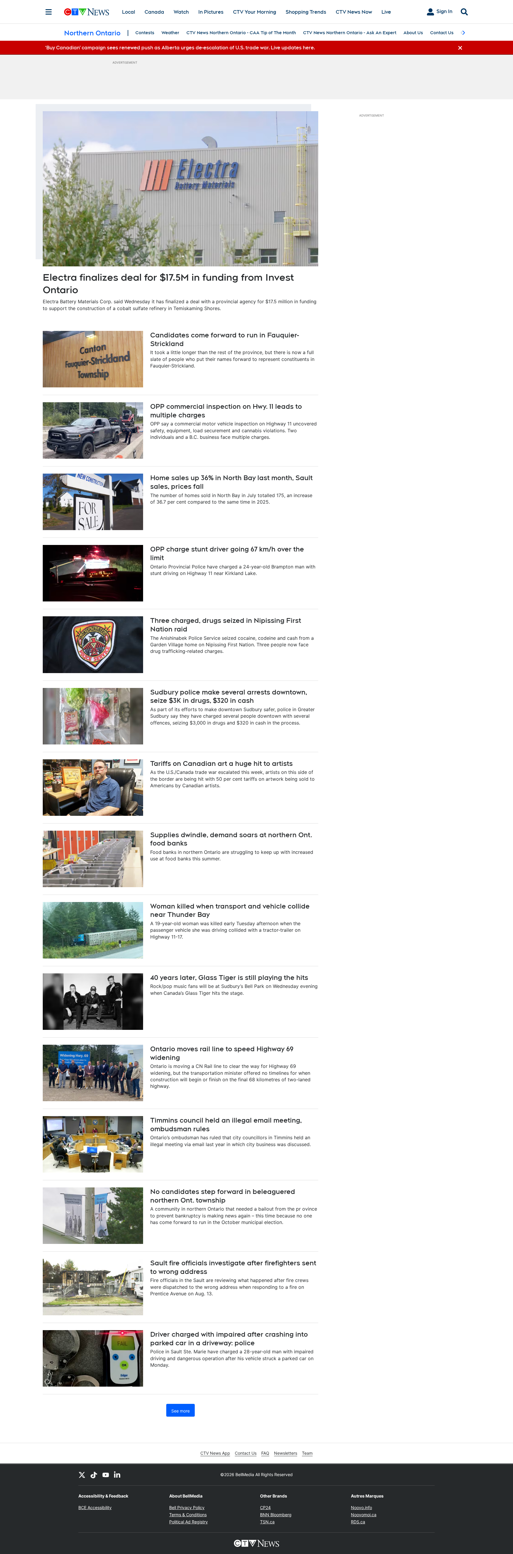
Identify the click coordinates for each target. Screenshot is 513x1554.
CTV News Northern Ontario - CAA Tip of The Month (241, 32)
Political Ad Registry (188, 1521)
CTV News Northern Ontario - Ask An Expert (349, 32)
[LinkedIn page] (117, 1474)
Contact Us (442, 32)
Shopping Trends (306, 12)
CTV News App (215, 1453)
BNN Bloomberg (276, 1514)
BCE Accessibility (95, 1507)
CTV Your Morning (254, 12)
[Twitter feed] (82, 1474)
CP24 (265, 1507)
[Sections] (49, 12)
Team (307, 1453)
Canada (154, 12)
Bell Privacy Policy (187, 1507)
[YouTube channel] (105, 1474)
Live (386, 12)
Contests (144, 32)
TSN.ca (267, 1521)
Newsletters (285, 1453)
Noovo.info (361, 1507)
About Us (413, 32)
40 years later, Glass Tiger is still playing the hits (229, 977)
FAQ (265, 1453)
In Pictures (211, 12)
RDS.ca (358, 1521)
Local (128, 12)
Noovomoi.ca (363, 1514)
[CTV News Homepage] (86, 11)
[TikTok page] (93, 1474)
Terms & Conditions (188, 1514)
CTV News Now (354, 12)
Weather (170, 32)
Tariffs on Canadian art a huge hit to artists (221, 763)
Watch (181, 12)
